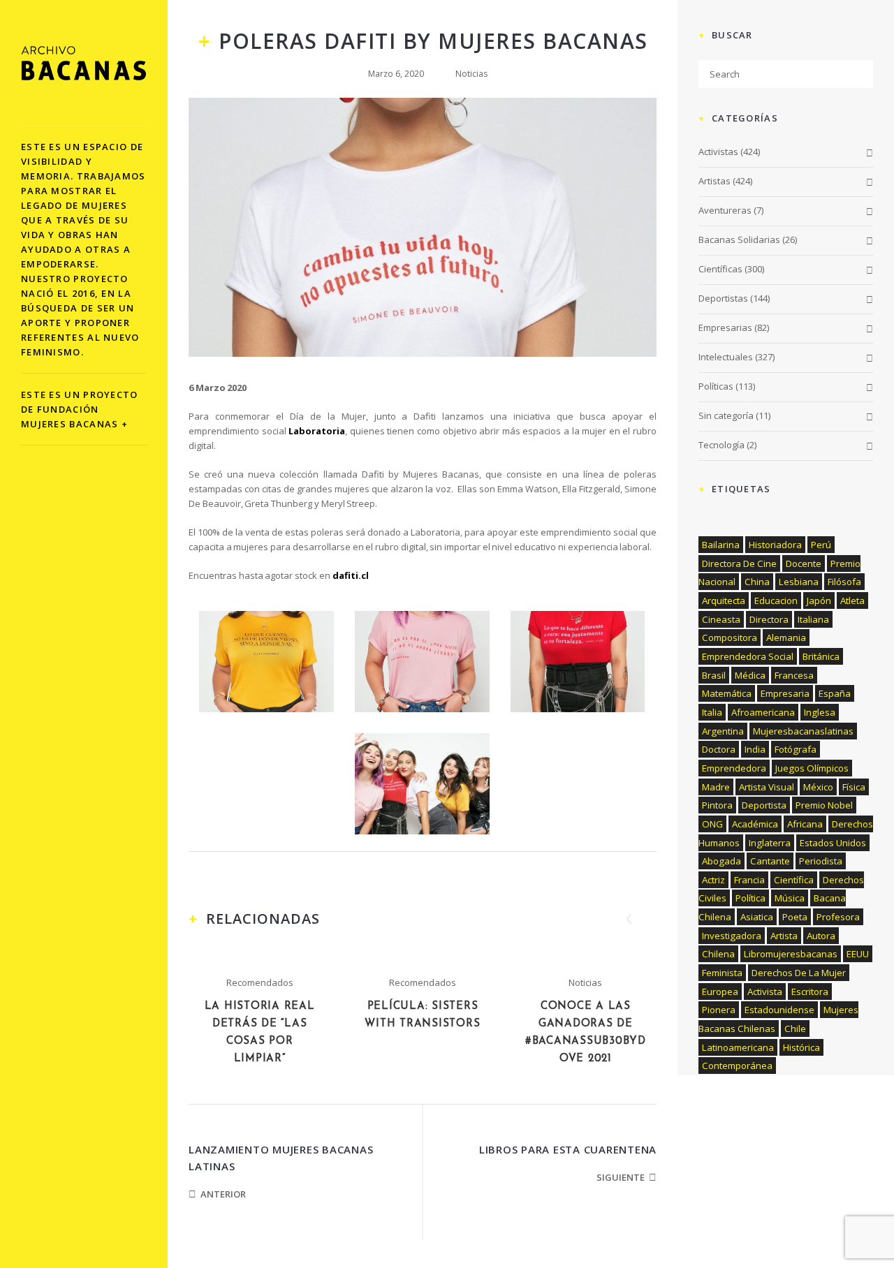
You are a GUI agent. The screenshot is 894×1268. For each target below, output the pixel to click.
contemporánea (737, 1065)
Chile (795, 1028)
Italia (712, 712)
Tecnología (721, 444)
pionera (718, 1009)
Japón (819, 600)
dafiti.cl (351, 575)
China (757, 581)
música (790, 898)
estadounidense (779, 1009)
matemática (727, 693)
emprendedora (734, 768)
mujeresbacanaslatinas (803, 731)
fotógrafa (795, 749)
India (755, 749)
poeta (794, 917)
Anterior (223, 1194)
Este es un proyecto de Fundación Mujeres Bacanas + (79, 409)
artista (784, 935)
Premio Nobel (824, 805)
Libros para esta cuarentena (568, 1149)
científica (794, 879)
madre (716, 787)
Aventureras (725, 210)
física (853, 787)
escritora (809, 991)
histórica (801, 1047)
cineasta (721, 619)
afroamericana (763, 712)
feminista (722, 972)
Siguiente (620, 1177)
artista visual (766, 787)
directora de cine (739, 563)
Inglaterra (770, 842)
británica (821, 656)
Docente (803, 563)
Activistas (718, 151)
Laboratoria (316, 431)
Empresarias (725, 327)
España (835, 693)
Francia (749, 879)
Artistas (714, 181)
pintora (717, 805)
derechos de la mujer (799, 972)
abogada (721, 861)
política (750, 898)
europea (720, 991)
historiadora (775, 544)
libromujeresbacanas (790, 954)
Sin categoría (726, 415)
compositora (729, 637)
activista (764, 991)
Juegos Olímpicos (812, 768)
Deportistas (723, 298)
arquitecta (723, 600)
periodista (820, 861)
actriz (713, 879)
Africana (805, 824)
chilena (718, 954)
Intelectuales (725, 357)
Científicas (720, 269)
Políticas (715, 386)
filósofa (844, 581)
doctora (718, 749)
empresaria (785, 693)
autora (821, 935)
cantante (770, 861)
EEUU (858, 954)
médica (750, 675)
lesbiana (799, 581)
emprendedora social (747, 656)
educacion (776, 600)
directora (769, 619)
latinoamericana (738, 1047)
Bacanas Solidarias (739, 239)
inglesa (819, 712)
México (818, 787)
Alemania (786, 637)
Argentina (723, 731)
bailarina (721, 544)
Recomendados (259, 982)
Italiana (813, 619)
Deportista (764, 805)
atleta (852, 600)
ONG (712, 824)
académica (755, 824)
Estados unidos (833, 842)
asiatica (756, 917)
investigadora (731, 935)
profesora (838, 917)
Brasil (714, 675)
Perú (821, 544)
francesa (794, 675)
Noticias (471, 74)
